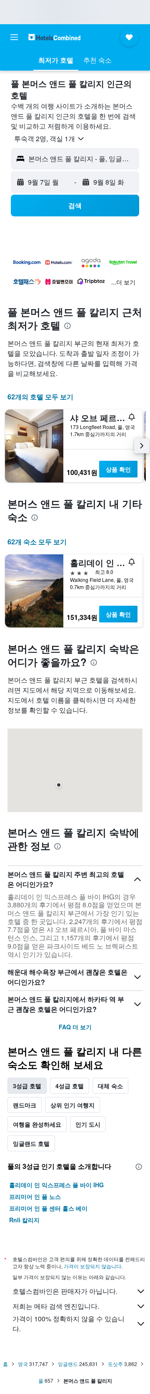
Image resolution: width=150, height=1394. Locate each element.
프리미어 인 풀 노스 (35, 1196)
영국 (23, 1363)
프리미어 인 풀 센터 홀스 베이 (48, 1208)
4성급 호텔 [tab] (69, 1086)
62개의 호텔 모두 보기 (40, 396)
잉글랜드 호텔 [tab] (31, 1143)
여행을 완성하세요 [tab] (37, 1124)
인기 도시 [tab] (87, 1124)
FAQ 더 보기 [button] (75, 1027)
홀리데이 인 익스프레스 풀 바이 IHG (56, 1185)
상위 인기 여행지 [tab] (72, 1105)
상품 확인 (118, 469)
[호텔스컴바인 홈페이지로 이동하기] (54, 37)
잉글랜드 (68, 1363)
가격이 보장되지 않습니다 (92, 1266)
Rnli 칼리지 (24, 1220)
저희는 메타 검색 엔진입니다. (55, 1306)
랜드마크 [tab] (24, 1105)
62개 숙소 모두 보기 (37, 541)
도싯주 (115, 1363)
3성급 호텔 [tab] (27, 1086)
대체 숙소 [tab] (110, 1086)
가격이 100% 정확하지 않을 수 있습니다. (68, 1323)
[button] (14, 37)
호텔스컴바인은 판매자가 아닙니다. (65, 1291)
